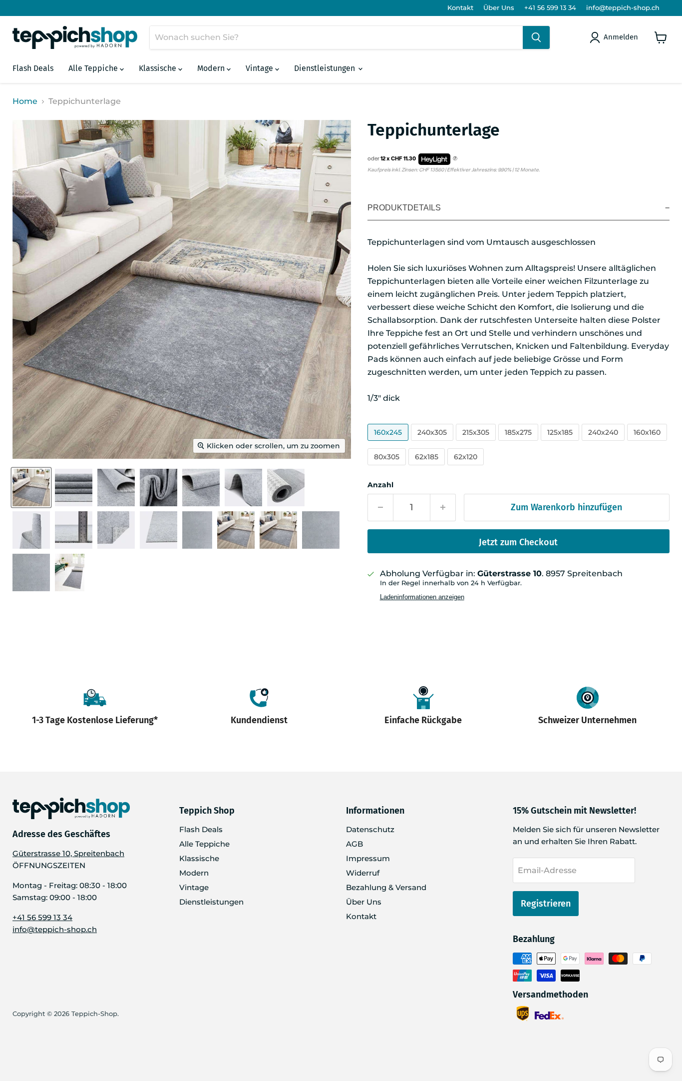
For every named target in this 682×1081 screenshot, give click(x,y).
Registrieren (546, 903)
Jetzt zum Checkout (518, 542)
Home (24, 101)
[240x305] (433, 443)
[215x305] (477, 443)
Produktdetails (404, 207)
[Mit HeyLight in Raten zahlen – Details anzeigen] (455, 159)
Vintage (260, 68)
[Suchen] (536, 37)
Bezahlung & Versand (386, 887)
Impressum (368, 858)
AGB (354, 844)
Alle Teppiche (94, 68)
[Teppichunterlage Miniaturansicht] (31, 487)
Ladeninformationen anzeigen (422, 597)
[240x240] (604, 443)
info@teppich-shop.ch (623, 7)
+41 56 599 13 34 (550, 7)
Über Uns (498, 7)
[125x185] (561, 443)
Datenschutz (370, 829)
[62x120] (466, 467)
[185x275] (519, 443)
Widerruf (362, 873)
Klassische (158, 68)
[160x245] (389, 443)
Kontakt (460, 7)
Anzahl (380, 485)
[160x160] (648, 443)
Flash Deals (32, 68)
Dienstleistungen (325, 68)
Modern (212, 68)
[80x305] (387, 467)
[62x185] (427, 467)
